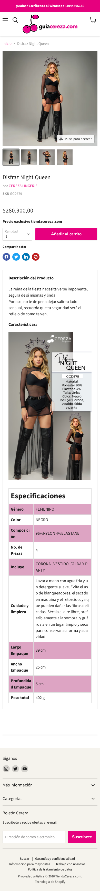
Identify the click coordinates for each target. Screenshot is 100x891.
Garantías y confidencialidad (55, 858)
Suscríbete (82, 837)
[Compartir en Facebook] (6, 257)
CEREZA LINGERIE (23, 186)
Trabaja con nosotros (70, 864)
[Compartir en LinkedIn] (26, 257)
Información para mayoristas (29, 864)
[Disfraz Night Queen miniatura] (11, 157)
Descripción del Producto (31, 278)
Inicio (7, 44)
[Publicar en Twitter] (16, 257)
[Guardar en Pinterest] (35, 257)
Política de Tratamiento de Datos (50, 869)
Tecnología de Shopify (50, 881)
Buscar (24, 858)
